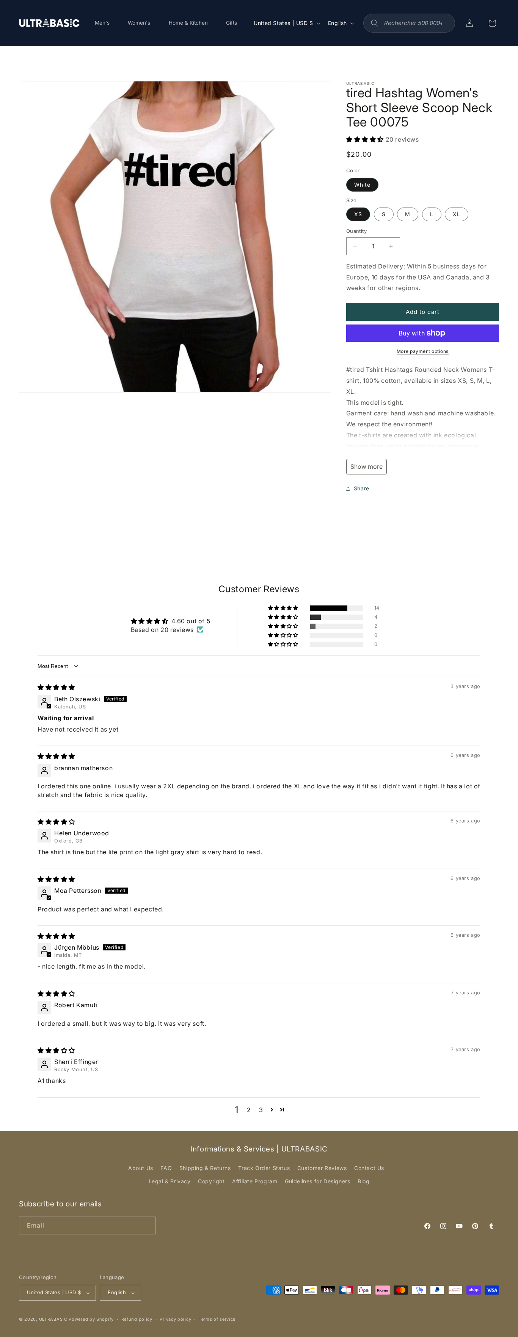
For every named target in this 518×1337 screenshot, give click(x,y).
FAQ (166, 1168)
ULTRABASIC (53, 1319)
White (362, 184)
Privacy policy (175, 1319)
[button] (366, 139)
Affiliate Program (254, 1181)
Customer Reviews (322, 1168)
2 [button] (249, 1110)
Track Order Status (264, 1168)
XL (456, 214)
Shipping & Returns (205, 1168)
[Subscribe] (146, 1225)
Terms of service (217, 1319)
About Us (140, 1168)
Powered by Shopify (91, 1319)
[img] (56, 687)
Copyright (211, 1181)
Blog (363, 1181)
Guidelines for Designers (317, 1181)
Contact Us (369, 1168)
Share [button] (361, 488)
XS (358, 214)
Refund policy (136, 1319)
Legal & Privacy (170, 1181)
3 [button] (261, 1110)
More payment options (423, 351)
